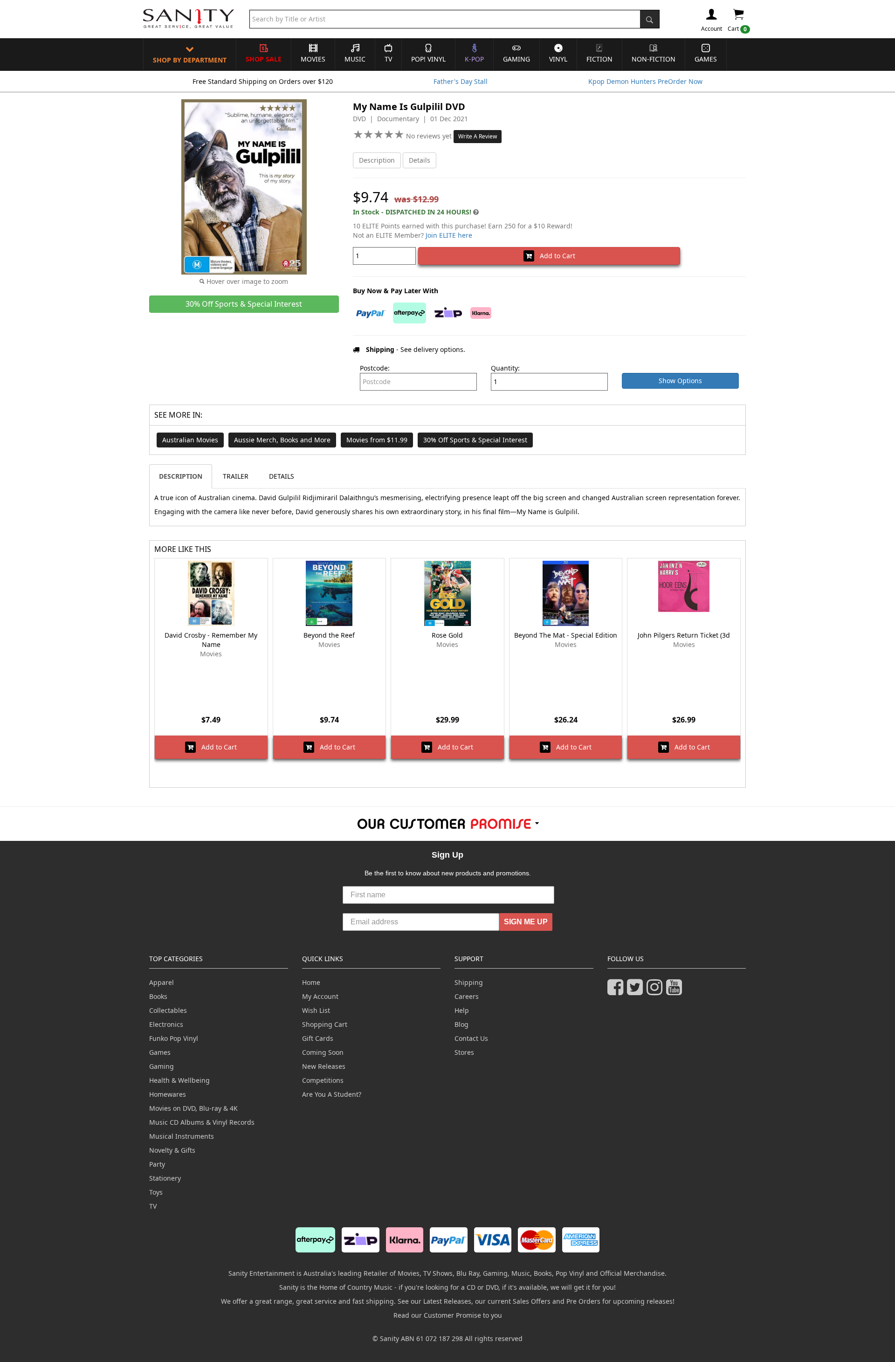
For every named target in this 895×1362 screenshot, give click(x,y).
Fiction (599, 59)
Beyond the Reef (329, 635)
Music (354, 59)
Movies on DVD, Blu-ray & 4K (193, 1108)
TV (388, 59)
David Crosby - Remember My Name (211, 640)
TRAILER (235, 476)
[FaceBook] (617, 991)
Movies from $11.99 (376, 439)
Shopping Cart (324, 1024)
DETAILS (281, 476)
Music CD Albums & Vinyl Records (202, 1122)
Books (158, 996)
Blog (461, 1024)
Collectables (168, 1010)
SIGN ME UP (526, 922)
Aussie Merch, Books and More (282, 439)
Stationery (165, 1178)
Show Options (680, 380)
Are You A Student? (331, 1094)
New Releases (323, 1066)
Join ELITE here (449, 235)
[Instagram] (656, 991)
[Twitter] (637, 991)
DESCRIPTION (180, 476)
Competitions (323, 1080)
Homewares (167, 1094)
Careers (466, 996)
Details (419, 160)
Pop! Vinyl (428, 59)
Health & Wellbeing (179, 1080)
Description (377, 160)
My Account (320, 996)
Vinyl (558, 59)
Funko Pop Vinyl (173, 1038)
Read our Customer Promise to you (447, 1315)
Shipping (468, 982)
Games (706, 59)
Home (311, 982)
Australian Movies (190, 439)
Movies (313, 59)
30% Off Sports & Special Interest (475, 439)
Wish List (316, 1010)
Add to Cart (554, 255)
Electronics (166, 1024)
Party (157, 1164)
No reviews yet (430, 135)
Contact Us (471, 1038)
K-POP (474, 59)
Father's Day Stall (461, 81)
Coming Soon (323, 1052)
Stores (464, 1052)
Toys (156, 1192)
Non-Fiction (653, 59)
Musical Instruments (181, 1136)
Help (461, 1010)
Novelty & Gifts (172, 1150)
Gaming (516, 59)
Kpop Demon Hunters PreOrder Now (645, 81)
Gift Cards (317, 1038)
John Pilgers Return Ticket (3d (684, 635)
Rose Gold (447, 635)
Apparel (161, 982)
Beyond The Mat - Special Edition (565, 635)
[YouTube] (676, 991)
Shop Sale (264, 59)
